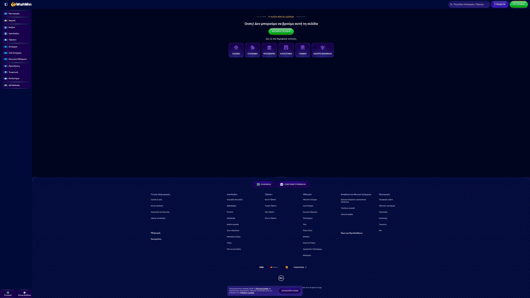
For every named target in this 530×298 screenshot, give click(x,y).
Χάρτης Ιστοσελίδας (158, 218)
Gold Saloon (231, 206)
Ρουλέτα (230, 212)
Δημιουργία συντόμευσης (160, 212)
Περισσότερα (299, 267)
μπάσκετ (306, 237)
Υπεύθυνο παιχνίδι (348, 208)
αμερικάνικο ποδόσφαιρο (312, 249)
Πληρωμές (156, 233)
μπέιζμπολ (307, 255)
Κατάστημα (383, 218)
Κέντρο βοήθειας (157, 206)
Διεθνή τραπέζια (233, 224)
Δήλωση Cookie (347, 214)
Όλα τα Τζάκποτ (270, 218)
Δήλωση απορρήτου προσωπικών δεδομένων (353, 201)
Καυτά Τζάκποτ (270, 200)
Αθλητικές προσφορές (387, 206)
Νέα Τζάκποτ (269, 212)
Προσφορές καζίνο (386, 200)
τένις (305, 224)
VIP (380, 231)
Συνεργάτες (156, 239)
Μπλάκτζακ (231, 218)
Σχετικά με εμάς (156, 200)
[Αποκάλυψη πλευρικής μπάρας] (6, 4)
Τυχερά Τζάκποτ (271, 206)
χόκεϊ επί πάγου (309, 243)
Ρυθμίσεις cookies (247, 293)
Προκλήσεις (383, 212)
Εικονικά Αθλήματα (310, 212)
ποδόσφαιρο (307, 218)
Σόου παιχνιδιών (233, 231)
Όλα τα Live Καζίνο (234, 249)
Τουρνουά (382, 224)
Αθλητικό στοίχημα (310, 200)
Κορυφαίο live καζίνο (235, 200)
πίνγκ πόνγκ (307, 231)
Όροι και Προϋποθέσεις (352, 233)
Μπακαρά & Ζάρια (233, 237)
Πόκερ (229, 243)
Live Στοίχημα (308, 206)
